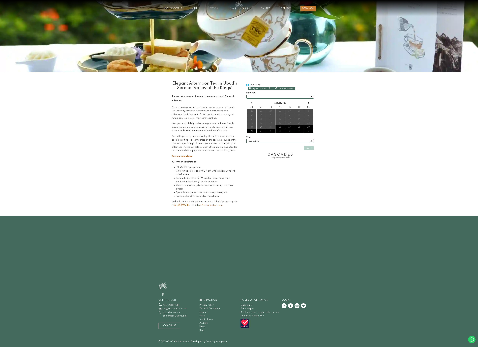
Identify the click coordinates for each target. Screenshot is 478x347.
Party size (250, 92)
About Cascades (173, 8)
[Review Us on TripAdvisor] (297, 306)
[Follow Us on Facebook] (290, 306)
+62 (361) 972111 (180, 205)
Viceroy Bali (257, 316)
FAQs (202, 316)
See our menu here (182, 156)
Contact (286, 8)
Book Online (169, 326)
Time (248, 137)
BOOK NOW (308, 8)
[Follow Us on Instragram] (284, 306)
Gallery (265, 8)
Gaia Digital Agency (216, 342)
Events (214, 8)
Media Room (206, 319)
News (202, 326)
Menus (196, 8)
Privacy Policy (206, 305)
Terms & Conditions (209, 309)
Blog (201, 330)
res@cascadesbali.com (210, 205)
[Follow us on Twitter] (303, 306)
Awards (203, 323)
